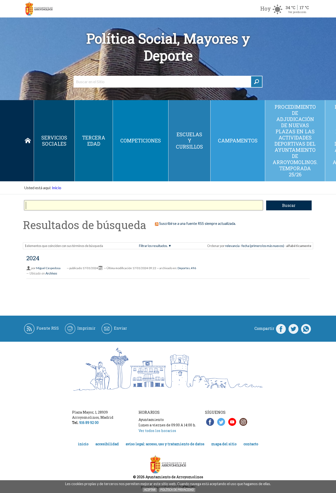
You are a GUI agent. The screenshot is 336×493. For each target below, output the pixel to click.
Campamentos (238, 140)
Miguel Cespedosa (48, 268)
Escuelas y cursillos (189, 140)
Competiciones (140, 140)
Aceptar (149, 490)
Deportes (184, 268)
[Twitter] (293, 328)
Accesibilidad (107, 444)
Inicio (27, 140)
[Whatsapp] (306, 328)
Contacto (251, 444)
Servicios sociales (54, 140)
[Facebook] (281, 328)
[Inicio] (39, 8)
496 (193, 268)
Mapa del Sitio (224, 444)
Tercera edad (93, 140)
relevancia (232, 246)
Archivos (51, 273)
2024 (32, 258)
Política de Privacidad (177, 490)
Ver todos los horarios (157, 430)
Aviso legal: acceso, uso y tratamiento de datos (165, 444)
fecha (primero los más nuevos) (263, 246)
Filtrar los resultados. (153, 246)
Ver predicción (297, 12)
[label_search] (256, 82)
